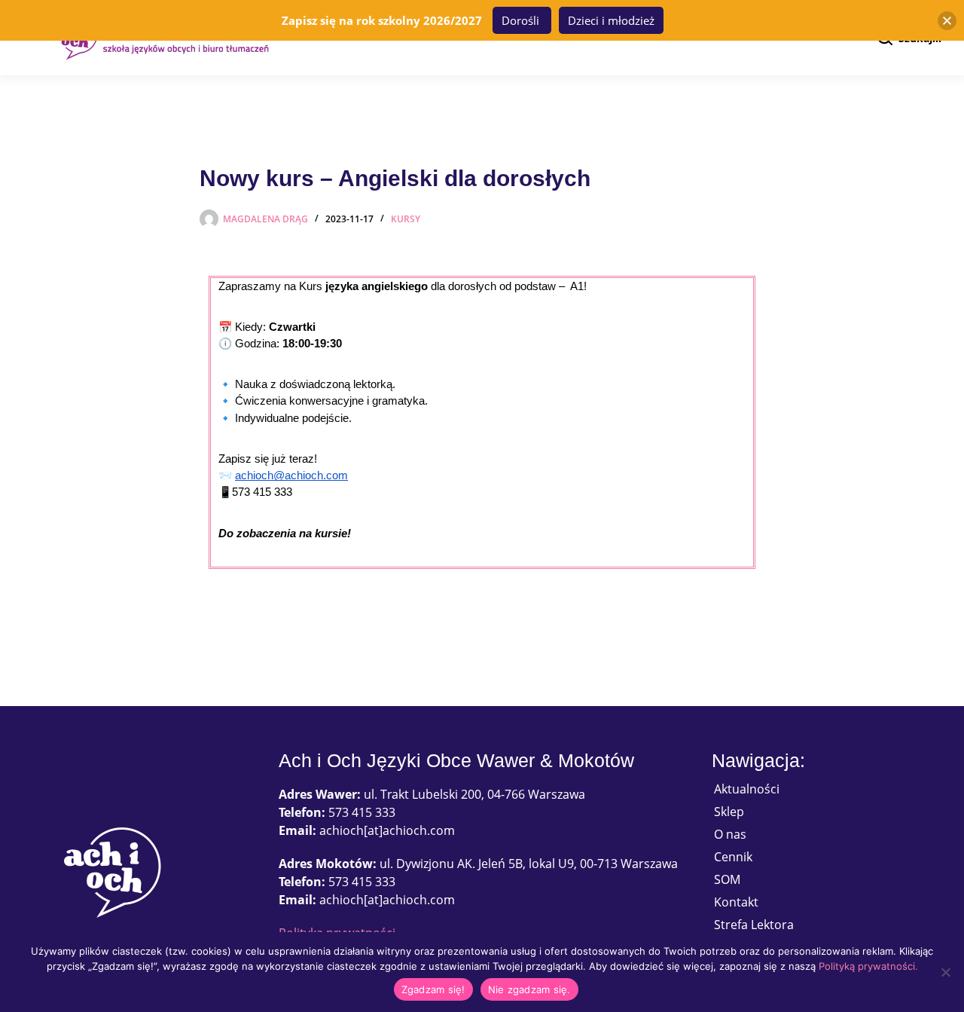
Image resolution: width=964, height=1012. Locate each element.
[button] (947, 20)
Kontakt (736, 902)
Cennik (733, 856)
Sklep (729, 811)
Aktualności (746, 789)
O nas (730, 834)
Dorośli (522, 20)
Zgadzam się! (433, 989)
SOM (727, 879)
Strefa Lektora (754, 924)
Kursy (405, 218)
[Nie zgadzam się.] (945, 972)
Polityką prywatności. (868, 966)
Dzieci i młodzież (611, 20)
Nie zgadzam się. (529, 989)
